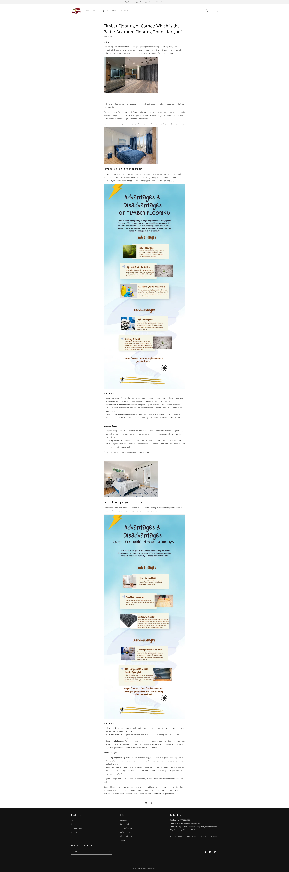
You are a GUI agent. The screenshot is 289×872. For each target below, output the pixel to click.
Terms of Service (126, 828)
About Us (123, 820)
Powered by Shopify (150, 868)
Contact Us (124, 840)
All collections (76, 828)
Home (73, 820)
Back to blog (146, 802)
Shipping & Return (127, 836)
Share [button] (108, 42)
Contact (74, 832)
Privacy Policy (125, 824)
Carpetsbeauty (141, 868)
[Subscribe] (109, 852)
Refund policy (125, 832)
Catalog (74, 824)
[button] (206, 10)
